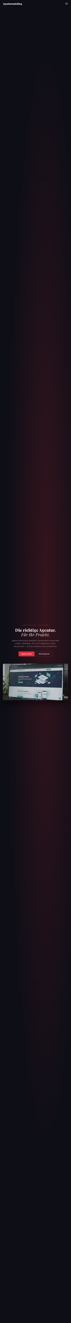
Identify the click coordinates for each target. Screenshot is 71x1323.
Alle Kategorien (44, 654)
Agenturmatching (13, 3)
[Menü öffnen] (66, 4)
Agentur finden (26, 654)
